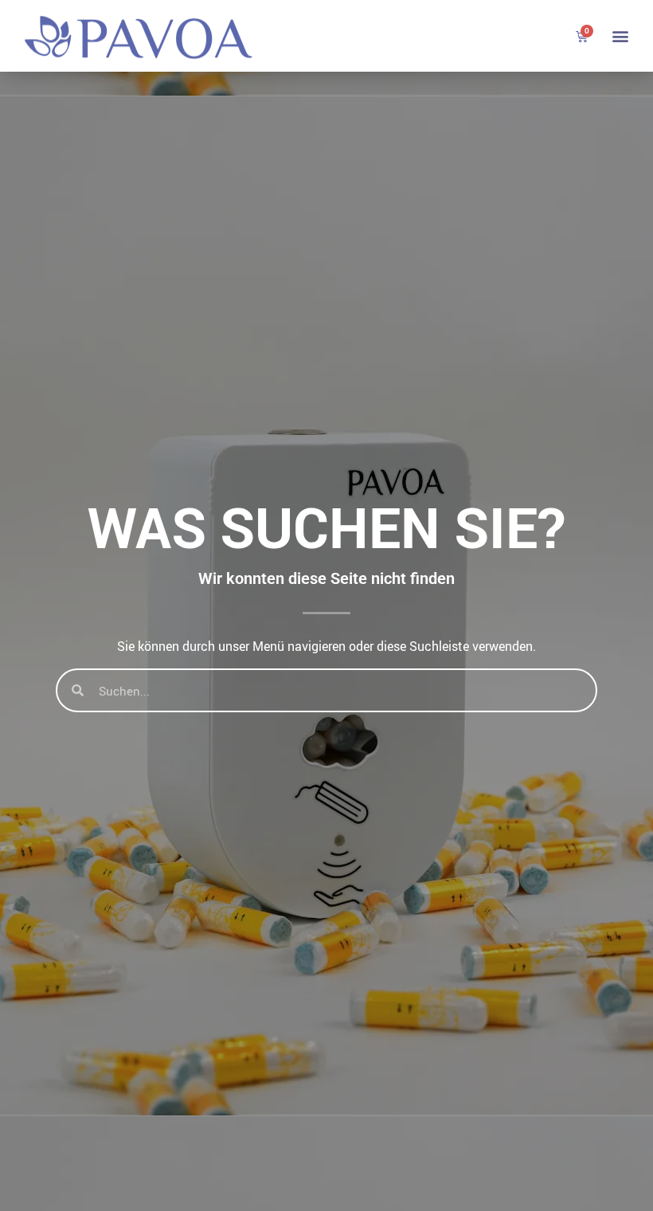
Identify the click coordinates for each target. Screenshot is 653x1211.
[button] (620, 36)
